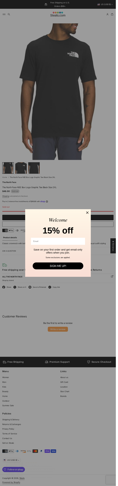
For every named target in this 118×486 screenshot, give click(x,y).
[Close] (87, 212)
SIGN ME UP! (58, 266)
